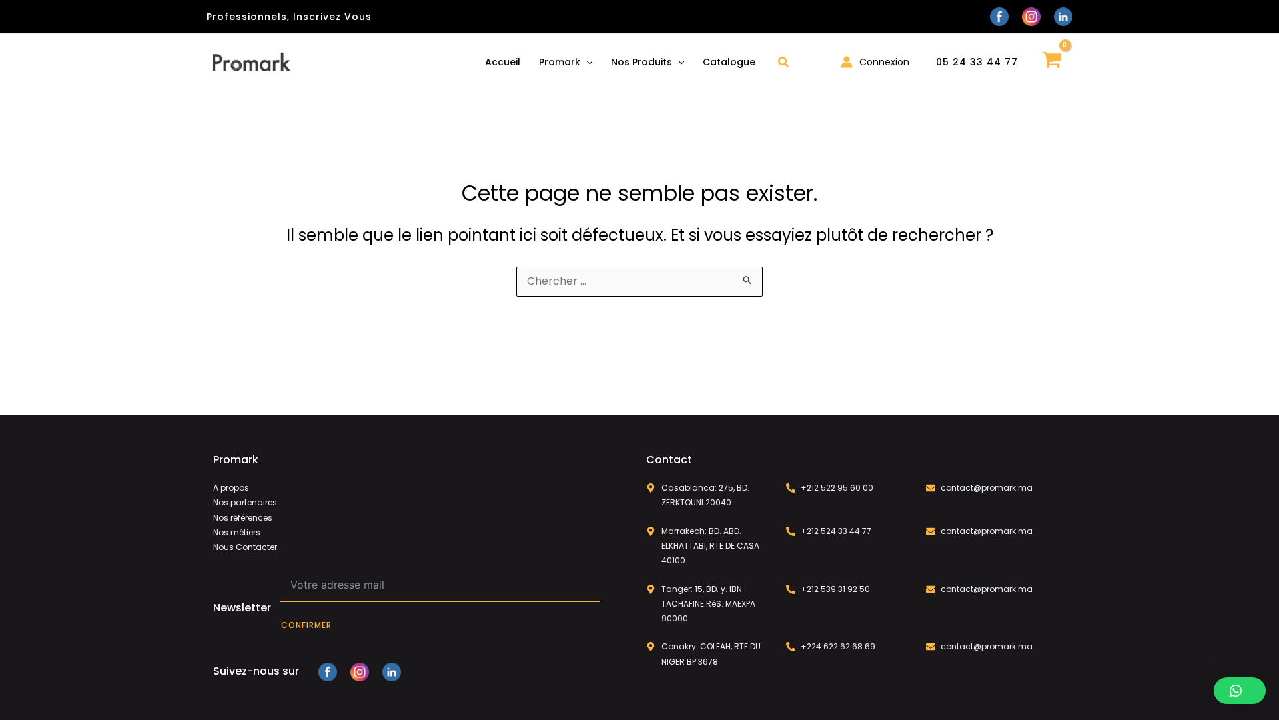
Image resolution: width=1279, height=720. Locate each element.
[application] (586, 62)
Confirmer (306, 625)
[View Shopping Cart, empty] (1051, 61)
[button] (1240, 690)
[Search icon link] (784, 63)
